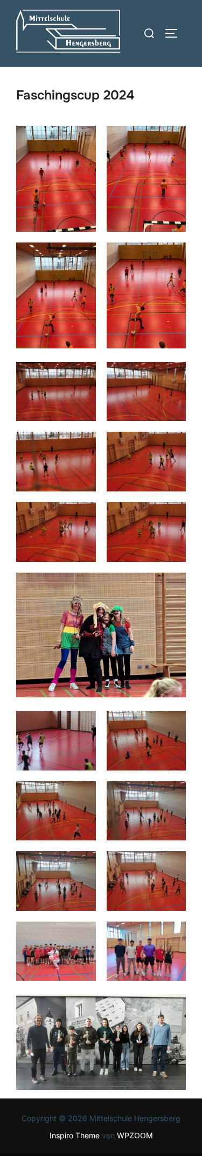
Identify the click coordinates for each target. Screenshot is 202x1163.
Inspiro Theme (75, 1135)
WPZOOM (135, 1135)
